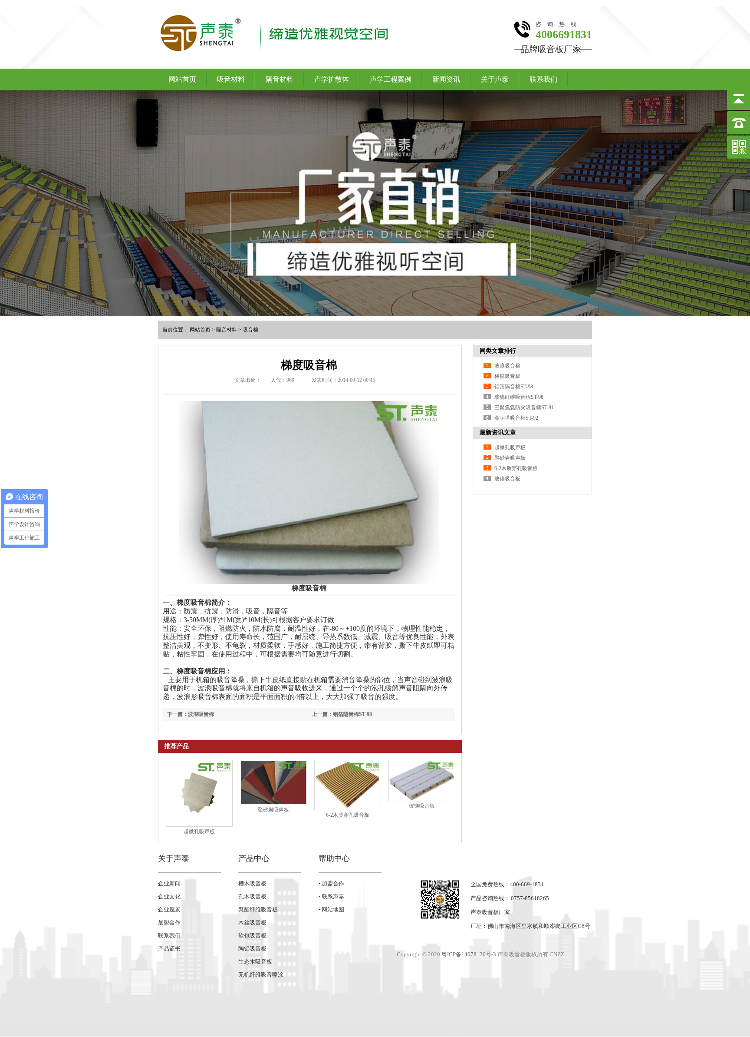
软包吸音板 (252, 935)
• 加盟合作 (331, 883)
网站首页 (182, 79)
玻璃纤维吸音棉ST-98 (518, 397)
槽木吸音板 (252, 883)
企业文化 (169, 896)
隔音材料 (279, 79)
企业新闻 (169, 883)
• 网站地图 (331, 909)
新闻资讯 (446, 79)
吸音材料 (231, 79)
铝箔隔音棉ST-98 (513, 387)
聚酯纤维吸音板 (258, 909)
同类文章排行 (498, 351)
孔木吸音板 (252, 896)
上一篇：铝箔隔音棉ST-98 (342, 714)
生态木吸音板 (255, 961)
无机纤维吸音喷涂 (260, 974)
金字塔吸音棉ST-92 (516, 418)
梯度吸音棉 (507, 376)
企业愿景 (169, 909)
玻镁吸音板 (422, 806)
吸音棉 (250, 330)
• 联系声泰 (331, 896)
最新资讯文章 (498, 432)
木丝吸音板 (252, 922)
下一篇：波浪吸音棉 (190, 714)
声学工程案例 (390, 79)
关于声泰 (495, 79)
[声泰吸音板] (375, 203)
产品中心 (254, 858)
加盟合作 (169, 922)
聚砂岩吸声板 (273, 810)
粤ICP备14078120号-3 (468, 954)
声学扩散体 (331, 79)
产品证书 (169, 948)
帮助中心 (334, 858)
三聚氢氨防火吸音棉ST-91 (524, 407)
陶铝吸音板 (252, 948)
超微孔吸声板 (199, 831)
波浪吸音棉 (507, 366)
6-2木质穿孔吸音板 (347, 815)
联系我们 (543, 79)
